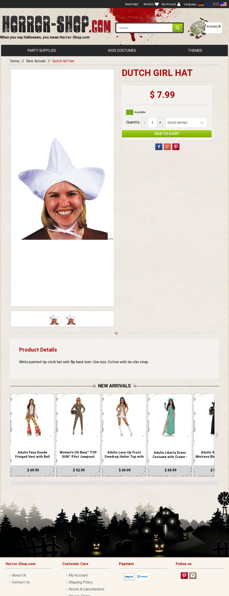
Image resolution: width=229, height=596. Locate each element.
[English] (208, 4)
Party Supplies (41, 50)
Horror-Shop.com (56, 24)
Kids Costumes (122, 50)
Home (14, 61)
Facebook (159, 146)
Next (216, 434)
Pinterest (176, 146)
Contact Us (21, 582)
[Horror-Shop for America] (223, 4)
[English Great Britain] (216, 4)
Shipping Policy (81, 582)
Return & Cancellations (86, 589)
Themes (195, 50)
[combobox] (149, 28)
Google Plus (167, 146)
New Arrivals (36, 61)
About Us (19, 575)
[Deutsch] (201, 4)
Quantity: (133, 122)
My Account (78, 575)
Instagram (193, 575)
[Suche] (177, 28)
